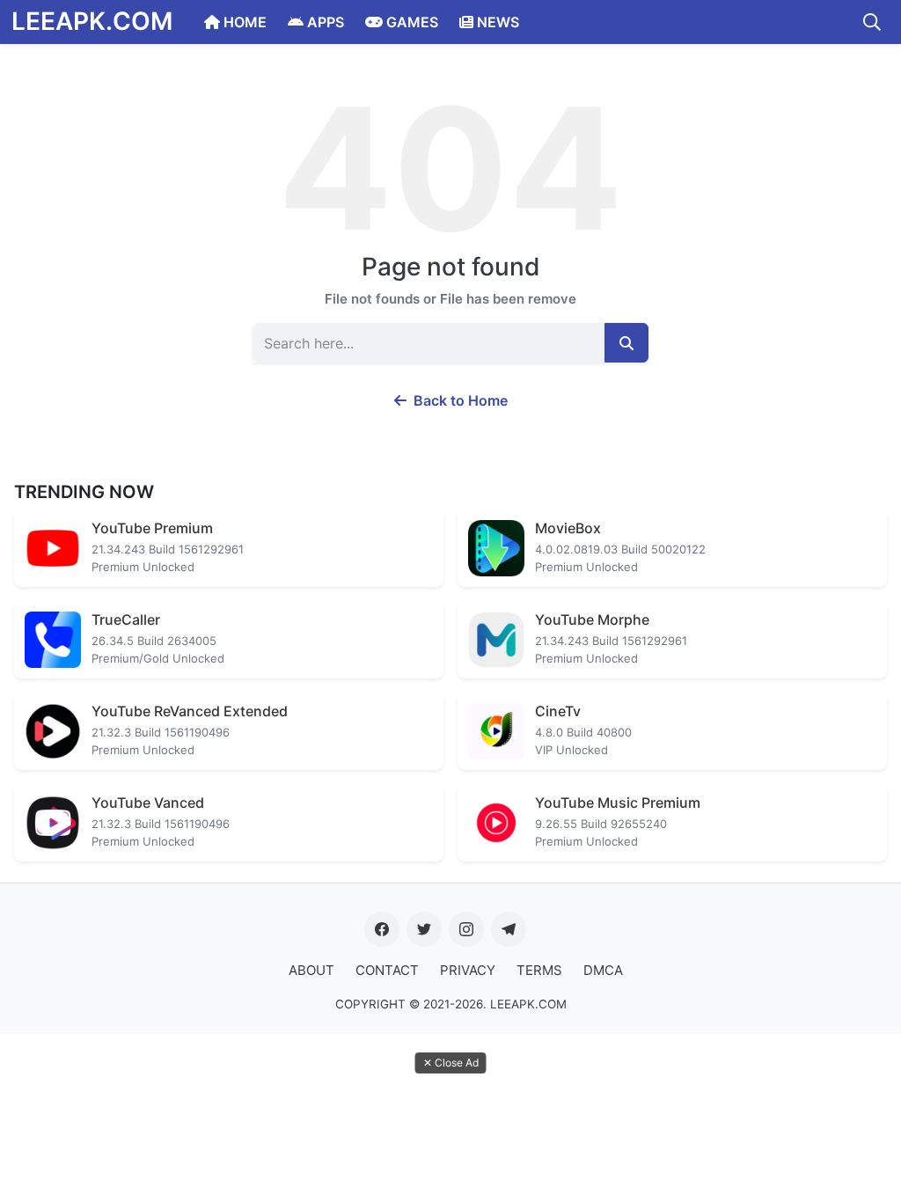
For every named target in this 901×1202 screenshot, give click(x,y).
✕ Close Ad (451, 1062)
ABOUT (311, 970)
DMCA (603, 970)
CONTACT (387, 970)
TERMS (539, 970)
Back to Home (459, 400)
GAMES (410, 22)
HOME (243, 22)
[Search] (872, 22)
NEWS (496, 22)
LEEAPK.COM (91, 21)
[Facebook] (381, 929)
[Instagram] (466, 929)
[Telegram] (508, 929)
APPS (324, 22)
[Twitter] (424, 929)
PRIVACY (467, 970)
